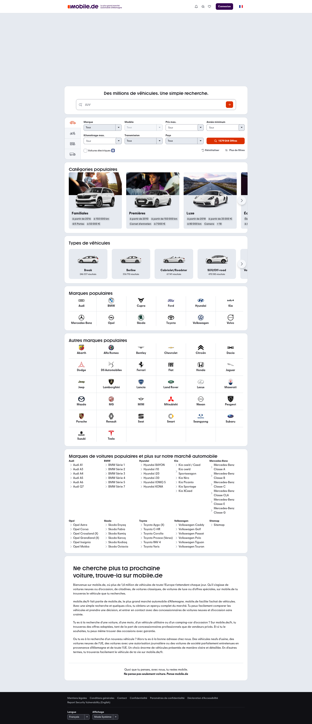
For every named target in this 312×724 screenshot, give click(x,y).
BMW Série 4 (116, 478)
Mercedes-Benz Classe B (224, 476)
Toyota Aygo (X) (154, 525)
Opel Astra (80, 525)
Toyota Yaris (151, 546)
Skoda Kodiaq (117, 542)
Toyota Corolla (153, 533)
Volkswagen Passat (191, 533)
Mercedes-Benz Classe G (224, 510)
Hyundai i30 (151, 478)
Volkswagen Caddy (191, 525)
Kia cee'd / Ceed (189, 465)
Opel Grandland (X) (86, 538)
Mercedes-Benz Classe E (224, 502)
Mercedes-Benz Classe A (224, 467)
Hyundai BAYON (154, 465)
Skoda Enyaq (117, 525)
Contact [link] (122, 698)
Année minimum (216, 122)
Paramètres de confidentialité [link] (167, 698)
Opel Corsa (80, 529)
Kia (176, 460)
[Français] (240, 6)
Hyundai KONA (153, 486)
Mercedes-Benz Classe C (224, 484)
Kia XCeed (185, 491)
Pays (168, 135)
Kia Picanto (186, 482)
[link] (203, 6)
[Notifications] (196, 6)
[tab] (72, 122)
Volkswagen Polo (190, 538)
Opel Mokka (81, 546)
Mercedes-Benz (218, 460)
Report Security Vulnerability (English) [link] (88, 702)
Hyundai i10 (151, 469)
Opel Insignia (82, 542)
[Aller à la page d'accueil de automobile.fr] (97, 6)
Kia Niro (184, 478)
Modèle (129, 122)
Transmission (132, 135)
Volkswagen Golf (190, 529)
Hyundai (144, 460)
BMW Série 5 (116, 482)
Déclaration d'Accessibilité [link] (202, 698)
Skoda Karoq (117, 538)
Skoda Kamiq (117, 533)
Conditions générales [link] (102, 698)
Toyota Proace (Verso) (158, 538)
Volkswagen (181, 520)
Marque (88, 122)
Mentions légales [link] (77, 698)
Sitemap (219, 525)
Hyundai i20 (151, 473)
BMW (107, 460)
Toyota (143, 520)
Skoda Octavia (118, 546)
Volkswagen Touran (191, 546)
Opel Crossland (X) (85, 533)
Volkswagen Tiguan (191, 542)
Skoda (107, 520)
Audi (71, 460)
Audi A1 (78, 465)
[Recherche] (229, 104)
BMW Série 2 (116, 469)
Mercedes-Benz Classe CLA (224, 493)
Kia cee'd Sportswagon (187, 471)
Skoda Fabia (116, 529)
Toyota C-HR (152, 529)
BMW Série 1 (116, 465)
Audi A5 (78, 478)
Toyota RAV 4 (152, 542)
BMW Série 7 (116, 486)
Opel (72, 520)
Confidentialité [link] (138, 698)
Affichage (98, 712)
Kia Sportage (187, 486)
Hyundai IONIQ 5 (155, 482)
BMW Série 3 (116, 473)
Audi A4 (78, 473)
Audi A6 (78, 482)
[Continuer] (241, 200)
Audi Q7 (78, 486)
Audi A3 (78, 469)
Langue (71, 712)
